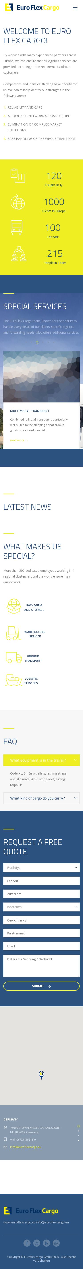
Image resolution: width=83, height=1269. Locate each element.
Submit (38, 986)
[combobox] (41, 867)
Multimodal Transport (30, 410)
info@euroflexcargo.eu (25, 1147)
